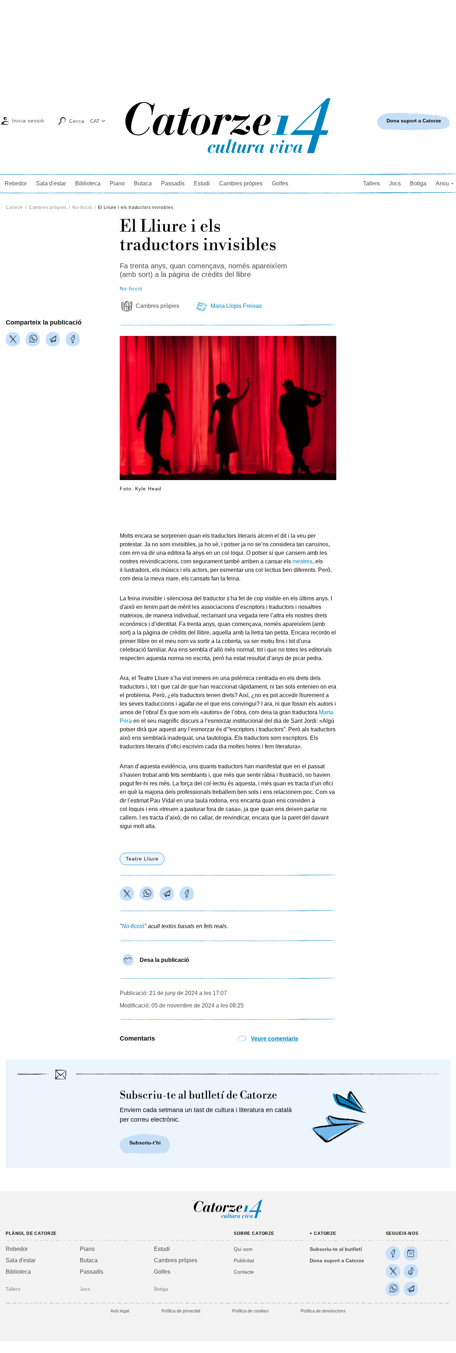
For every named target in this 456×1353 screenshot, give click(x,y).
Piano (117, 183)
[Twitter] (13, 339)
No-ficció (82, 207)
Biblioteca (87, 183)
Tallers (371, 183)
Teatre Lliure (142, 859)
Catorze (14, 207)
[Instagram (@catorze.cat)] (411, 1253)
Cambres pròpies (241, 183)
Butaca (143, 183)
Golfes (280, 183)
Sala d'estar (51, 183)
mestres (302, 561)
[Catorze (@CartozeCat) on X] (393, 1271)
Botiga (418, 183)
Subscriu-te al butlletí (336, 1249)
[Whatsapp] (33, 339)
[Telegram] (53, 339)
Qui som (243, 1249)
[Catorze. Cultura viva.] (393, 1253)
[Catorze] (228, 1218)
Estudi (202, 183)
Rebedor (16, 183)
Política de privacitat (180, 1311)
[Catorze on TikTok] (411, 1271)
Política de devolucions (323, 1311)
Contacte (244, 1272)
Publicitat (244, 1260)
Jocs (395, 183)
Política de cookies (250, 1311)
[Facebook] (73, 339)
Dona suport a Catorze (337, 1260)
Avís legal (119, 1311)
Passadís (173, 183)
